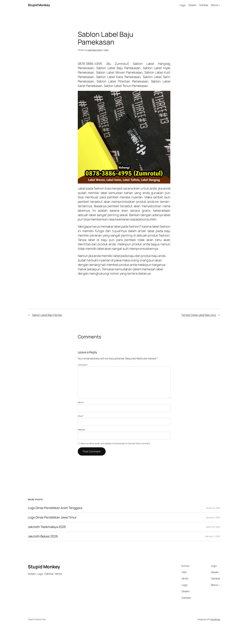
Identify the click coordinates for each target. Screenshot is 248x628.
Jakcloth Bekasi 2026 (43, 536)
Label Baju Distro (94, 50)
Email (81, 416)
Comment (83, 364)
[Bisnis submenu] (219, 5)
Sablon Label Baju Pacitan (47, 315)
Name (81, 402)
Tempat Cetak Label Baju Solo (198, 315)
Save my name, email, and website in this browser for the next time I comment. (115, 443)
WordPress (215, 619)
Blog (106, 50)
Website (81, 429)
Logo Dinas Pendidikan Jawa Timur (52, 517)
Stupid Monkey (39, 5)
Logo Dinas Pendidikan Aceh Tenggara (55, 508)
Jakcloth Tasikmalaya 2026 (47, 527)
